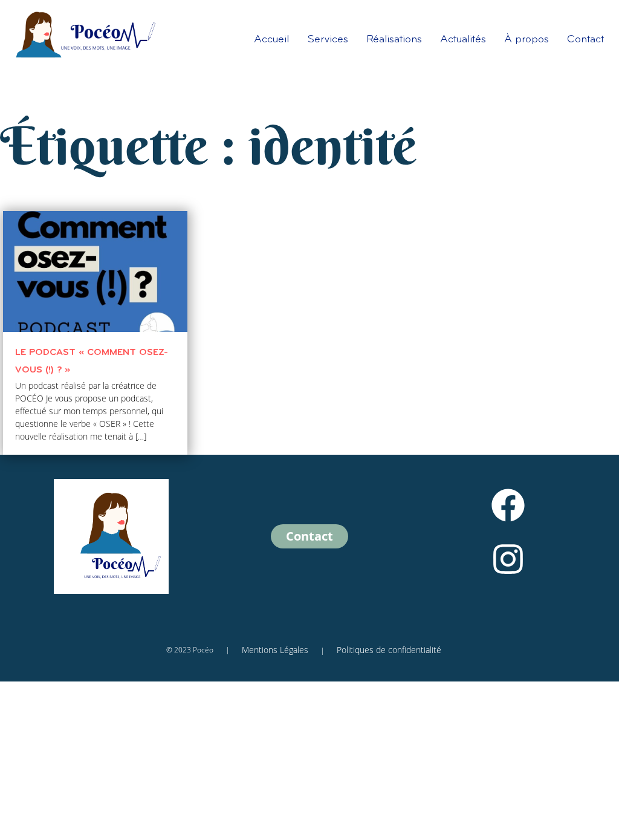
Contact (585, 39)
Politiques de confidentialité (389, 649)
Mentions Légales (275, 649)
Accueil (271, 39)
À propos (526, 39)
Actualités (463, 39)
